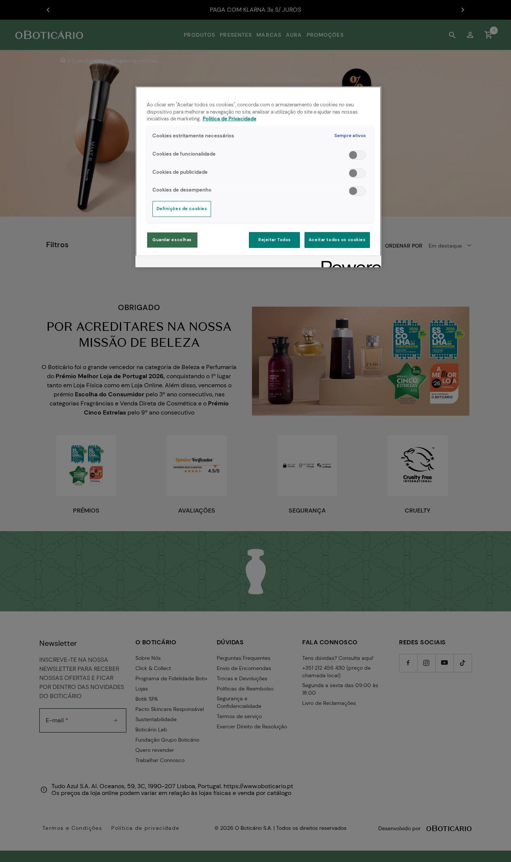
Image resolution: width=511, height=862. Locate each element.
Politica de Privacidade (229, 119)
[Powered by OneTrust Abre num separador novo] (348, 262)
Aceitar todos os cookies (337, 240)
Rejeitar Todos (274, 240)
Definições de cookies (182, 209)
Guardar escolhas (172, 240)
